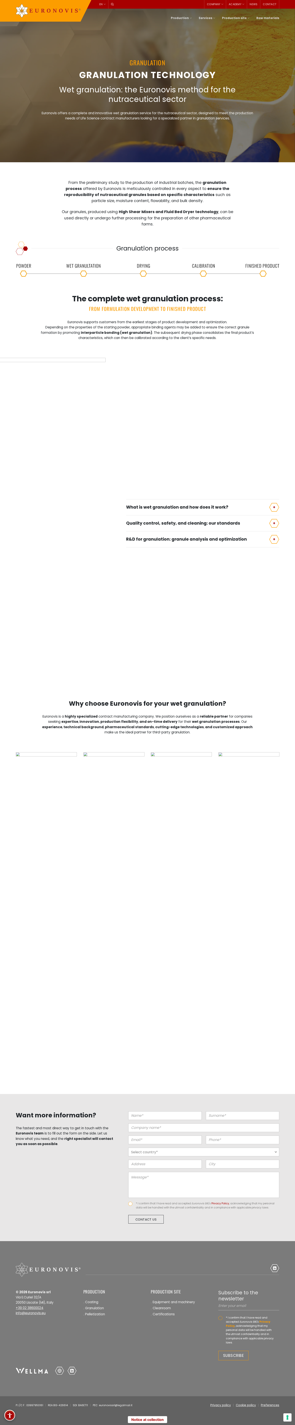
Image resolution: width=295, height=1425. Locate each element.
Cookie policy (246, 1405)
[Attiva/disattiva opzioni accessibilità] (9, 1415)
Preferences (270, 1405)
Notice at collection (147, 1419)
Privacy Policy (220, 1203)
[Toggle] (274, 507)
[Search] (112, 4)
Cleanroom (162, 1308)
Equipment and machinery (174, 1302)
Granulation (94, 1308)
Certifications (164, 1314)
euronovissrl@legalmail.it (115, 1405)
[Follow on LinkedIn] (274, 1268)
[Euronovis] (48, 11)
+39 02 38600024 (29, 1308)
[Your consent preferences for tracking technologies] (287, 1417)
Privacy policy (220, 1405)
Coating (91, 1302)
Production (180, 18)
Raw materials (267, 18)
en (101, 4)
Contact (269, 4)
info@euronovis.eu (31, 1313)
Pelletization (95, 1314)
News (253, 4)
